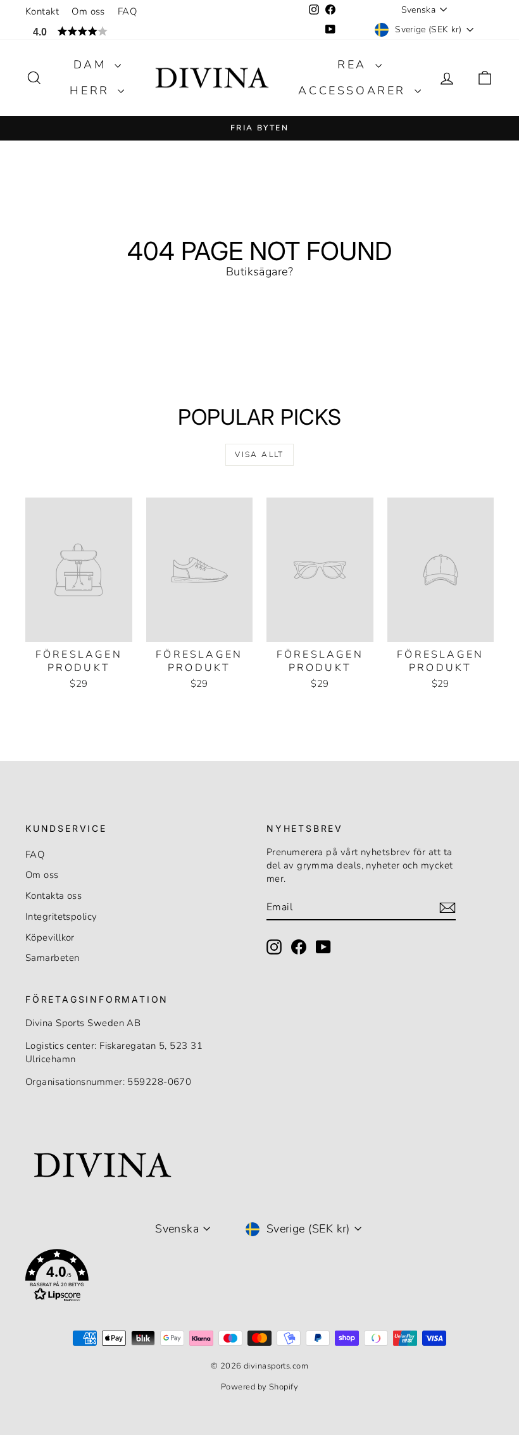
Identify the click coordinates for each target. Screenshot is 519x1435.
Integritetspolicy (61, 916)
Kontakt (42, 11)
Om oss (88, 11)
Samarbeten (52, 957)
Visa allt (259, 454)
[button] (130, 31)
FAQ (127, 11)
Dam (92, 64)
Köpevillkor (50, 937)
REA (354, 64)
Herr (92, 90)
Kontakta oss (53, 895)
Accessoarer (354, 90)
